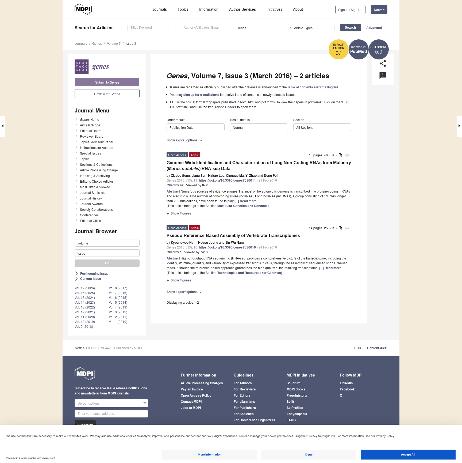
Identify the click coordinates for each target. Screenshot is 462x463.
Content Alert (377, 347)
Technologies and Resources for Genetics (249, 272)
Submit (379, 9)
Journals (159, 9)
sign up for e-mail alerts (201, 94)
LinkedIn (346, 383)
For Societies (244, 413)
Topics (183, 9)
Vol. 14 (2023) (85, 302)
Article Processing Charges (202, 383)
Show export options (185, 140)
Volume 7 (114, 43)
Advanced (374, 27)
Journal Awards (91, 203)
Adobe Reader (225, 106)
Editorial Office (90, 220)
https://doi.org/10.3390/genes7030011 (227, 180)
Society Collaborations (96, 209)
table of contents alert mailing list (313, 87)
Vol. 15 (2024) (85, 297)
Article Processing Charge (99, 170)
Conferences (89, 215)
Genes (97, 43)
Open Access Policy (196, 395)
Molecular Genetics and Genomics (243, 205)
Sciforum (294, 383)
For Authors (243, 383)
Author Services (242, 9)
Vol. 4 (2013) (118, 307)
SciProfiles (295, 407)
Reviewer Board (91, 136)
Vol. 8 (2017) (118, 287)
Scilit (290, 401)
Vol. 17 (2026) (85, 287)
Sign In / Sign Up (350, 9)
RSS (357, 347)
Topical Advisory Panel (96, 142)
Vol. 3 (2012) (118, 312)
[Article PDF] (340, 155)
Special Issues (90, 153)
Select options (89, 403)
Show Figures (179, 213)
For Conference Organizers (254, 419)
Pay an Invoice (192, 389)
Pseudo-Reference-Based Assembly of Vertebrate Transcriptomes (233, 235)
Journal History (91, 198)
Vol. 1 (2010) (118, 321)
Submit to (107, 82)
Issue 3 (131, 43)
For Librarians (244, 401)
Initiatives (274, 9)
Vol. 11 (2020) (85, 316)
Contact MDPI (191, 401)
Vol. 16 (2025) (85, 292)
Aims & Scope (90, 125)
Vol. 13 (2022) (85, 307)
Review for (107, 93)
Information (208, 9)
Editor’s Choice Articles (97, 181)
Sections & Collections (96, 164)
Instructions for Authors (96, 147)
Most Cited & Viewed (95, 187)
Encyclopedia (297, 413)
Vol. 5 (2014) (118, 302)
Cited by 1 (174, 252)
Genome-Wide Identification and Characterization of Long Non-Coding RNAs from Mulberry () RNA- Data (259, 165)
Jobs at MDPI (191, 407)
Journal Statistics (92, 192)
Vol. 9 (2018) (84, 326)
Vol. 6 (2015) (118, 297)
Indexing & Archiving (95, 175)
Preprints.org (297, 395)
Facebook (347, 389)
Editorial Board (91, 130)
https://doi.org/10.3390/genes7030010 (227, 247)
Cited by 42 (175, 185)
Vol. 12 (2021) (85, 312)
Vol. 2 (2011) (118, 316)
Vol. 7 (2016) (118, 292)
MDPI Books (296, 389)
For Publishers (245, 407)
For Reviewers (245, 389)
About (298, 9)
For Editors (242, 395)
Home (89, 119)
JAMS (291, 419)
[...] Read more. (245, 200)
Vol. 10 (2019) (85, 321)
